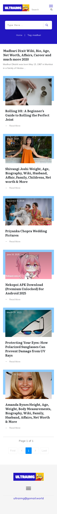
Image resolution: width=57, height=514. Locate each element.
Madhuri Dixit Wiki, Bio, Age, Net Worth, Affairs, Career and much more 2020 (27, 54)
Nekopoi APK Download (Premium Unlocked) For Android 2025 (28, 277)
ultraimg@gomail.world (28, 498)
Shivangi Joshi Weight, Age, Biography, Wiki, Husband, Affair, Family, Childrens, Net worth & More (28, 164)
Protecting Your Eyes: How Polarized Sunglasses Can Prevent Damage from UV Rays (28, 337)
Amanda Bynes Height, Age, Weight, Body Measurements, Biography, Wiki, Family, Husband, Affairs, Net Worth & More (28, 402)
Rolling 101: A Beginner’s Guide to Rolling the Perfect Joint (28, 104)
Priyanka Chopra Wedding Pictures (28, 221)
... (25, 68)
